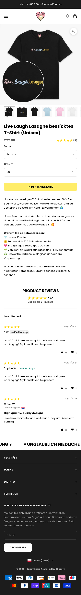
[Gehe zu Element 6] (72, 111)
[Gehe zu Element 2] (22, 111)
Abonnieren (18, 547)
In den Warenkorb (40, 186)
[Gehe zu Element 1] (9, 111)
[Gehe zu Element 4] (47, 111)
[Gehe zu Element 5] (59, 111)
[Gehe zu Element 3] (34, 111)
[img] (12, 327)
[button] (65, 140)
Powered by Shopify (53, 568)
